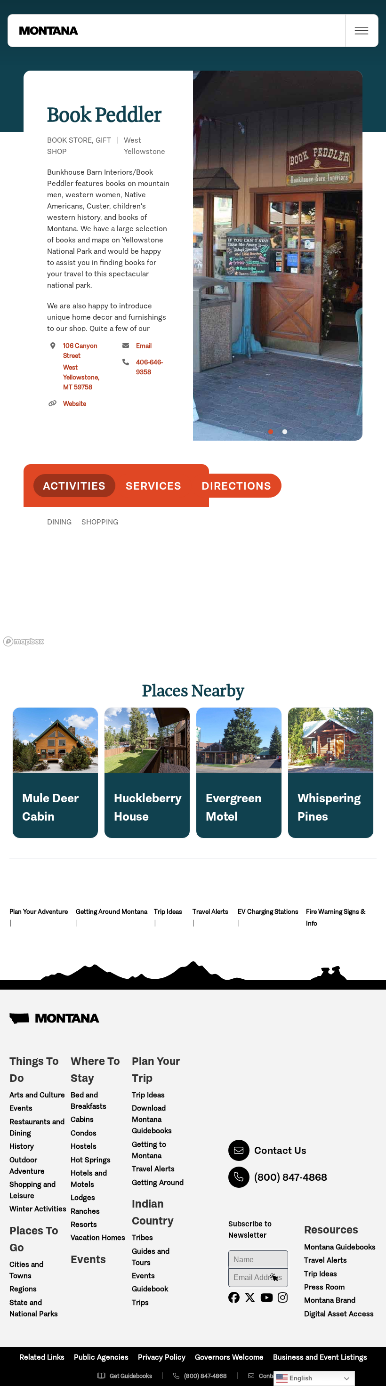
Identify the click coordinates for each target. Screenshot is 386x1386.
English (300, 1378)
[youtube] (266, 1297)
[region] (277, 256)
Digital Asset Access (339, 1313)
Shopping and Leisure (32, 1190)
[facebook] (234, 1297)
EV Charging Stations (268, 912)
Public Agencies (101, 1357)
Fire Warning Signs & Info (335, 917)
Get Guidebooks (131, 1375)
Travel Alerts (210, 912)
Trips (140, 1302)
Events (20, 1108)
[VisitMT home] (43, 30)
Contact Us (280, 1150)
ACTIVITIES (74, 485)
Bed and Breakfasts (88, 1100)
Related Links (41, 1357)
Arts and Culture (37, 1094)
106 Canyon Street (81, 366)
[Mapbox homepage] (23, 641)
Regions (23, 1288)
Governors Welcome (229, 1357)
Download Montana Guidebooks (152, 1119)
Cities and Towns (26, 1270)
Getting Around (158, 1182)
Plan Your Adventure (38, 912)
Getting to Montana (149, 1150)
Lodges (83, 1197)
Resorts (84, 1224)
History (21, 1146)
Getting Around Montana (111, 912)
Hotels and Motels (89, 1178)
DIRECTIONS (236, 485)
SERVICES (154, 485)
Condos (83, 1132)
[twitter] (250, 1297)
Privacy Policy (161, 1357)
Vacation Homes (98, 1237)
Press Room (324, 1286)
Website (74, 404)
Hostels (83, 1146)
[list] (116, 570)
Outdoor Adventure (27, 1165)
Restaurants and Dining (36, 1127)
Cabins (82, 1119)
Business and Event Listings (320, 1357)
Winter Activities (37, 1208)
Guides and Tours (150, 1257)
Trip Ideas (168, 912)
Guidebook (150, 1288)
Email (144, 346)
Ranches (85, 1211)
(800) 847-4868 (290, 1177)
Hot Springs (91, 1159)
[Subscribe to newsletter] (274, 1278)
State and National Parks (33, 1308)
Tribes (142, 1237)
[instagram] (283, 1297)
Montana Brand (329, 1300)
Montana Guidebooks (340, 1246)
